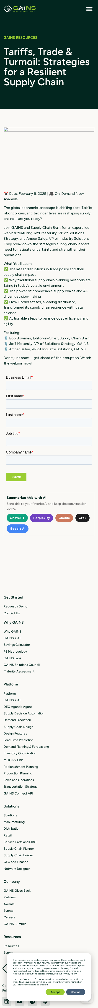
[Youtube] (19, 1001)
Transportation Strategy (21, 787)
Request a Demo (15, 606)
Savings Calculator (17, 645)
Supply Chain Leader (18, 855)
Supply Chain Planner (19, 849)
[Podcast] (45, 1001)
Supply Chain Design (18, 727)
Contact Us (12, 613)
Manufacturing (14, 822)
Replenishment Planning (21, 767)
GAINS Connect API (18, 793)
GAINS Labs (12, 658)
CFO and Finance (16, 862)
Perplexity (41, 518)
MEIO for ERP (13, 760)
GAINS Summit (15, 924)
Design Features (15, 733)
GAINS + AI (12, 638)
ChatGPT (17, 518)
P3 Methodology (15, 652)
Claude (64, 518)
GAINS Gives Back (17, 891)
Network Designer (17, 869)
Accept (55, 992)
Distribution (12, 829)
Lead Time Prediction (19, 740)
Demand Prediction (17, 720)
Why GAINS (12, 631)
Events (8, 911)
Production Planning (18, 773)
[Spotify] (32, 1001)
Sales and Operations (19, 780)
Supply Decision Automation (24, 713)
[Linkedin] (6, 1001)
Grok (82, 518)
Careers (9, 917)
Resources (11, 946)
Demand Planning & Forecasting (26, 747)
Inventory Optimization (20, 753)
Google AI (17, 529)
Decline (75, 992)
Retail (8, 835)
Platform (10, 693)
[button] (89, 9)
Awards (9, 904)
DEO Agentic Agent (18, 707)
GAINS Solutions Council (22, 665)
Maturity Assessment (19, 671)
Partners (10, 897)
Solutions (10, 815)
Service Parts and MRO (20, 842)
